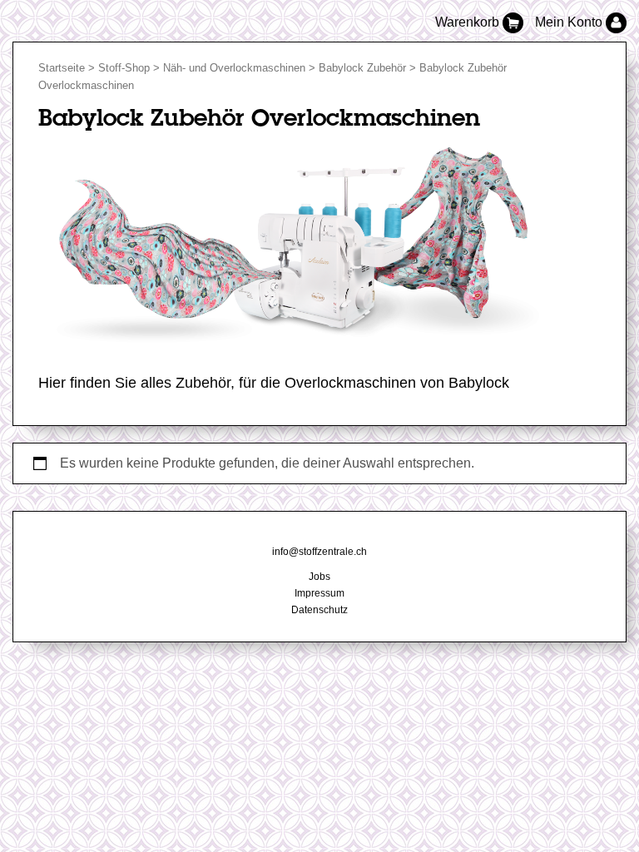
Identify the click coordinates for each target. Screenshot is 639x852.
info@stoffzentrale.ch (319, 551)
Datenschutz (319, 610)
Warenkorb (469, 22)
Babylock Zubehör (362, 68)
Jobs (319, 576)
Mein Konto (570, 22)
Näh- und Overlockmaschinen (234, 68)
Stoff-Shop (124, 68)
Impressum (319, 593)
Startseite (61, 68)
